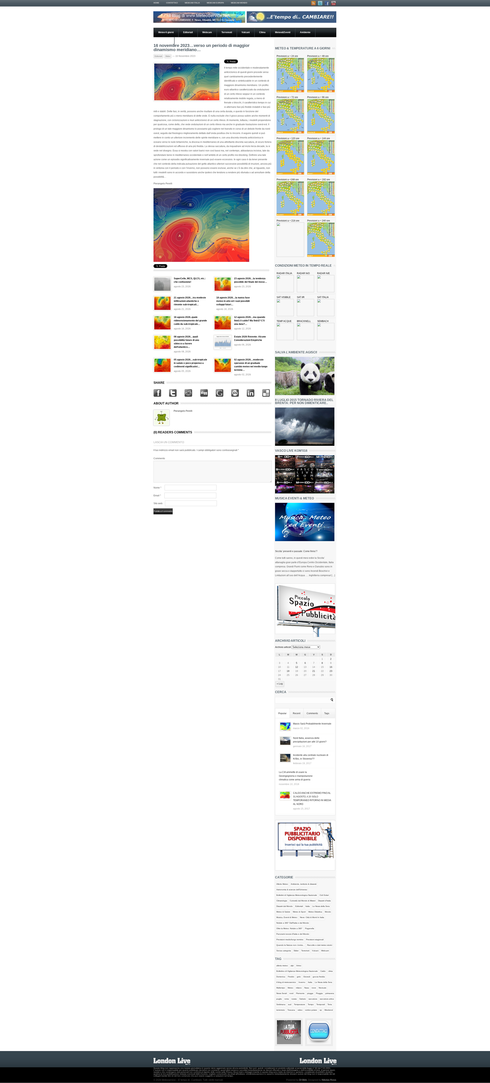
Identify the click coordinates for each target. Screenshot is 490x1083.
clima (330, 971)
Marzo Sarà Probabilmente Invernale (312, 723)
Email (157, 495)
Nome (157, 487)
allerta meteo (282, 966)
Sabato (302, 999)
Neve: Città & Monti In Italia (312, 917)
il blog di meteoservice (286, 982)
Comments (312, 713)
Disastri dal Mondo (284, 906)
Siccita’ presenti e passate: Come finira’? (296, 551)
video (300, 1010)
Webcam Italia (192, 3)
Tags (326, 713)
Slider (167, 56)
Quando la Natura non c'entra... (290, 945)
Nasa (306, 988)
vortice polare (311, 1010)
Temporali (320, 1004)
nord (291, 993)
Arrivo (298, 966)
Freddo (291, 977)
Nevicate (322, 988)
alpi (292, 966)
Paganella (309, 928)
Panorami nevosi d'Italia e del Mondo (292, 934)
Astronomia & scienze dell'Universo (291, 890)
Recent (296, 713)
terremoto (280, 1010)
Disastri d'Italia (324, 901)
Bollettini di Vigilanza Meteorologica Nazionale (296, 895)
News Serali (281, 993)
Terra (329, 1004)
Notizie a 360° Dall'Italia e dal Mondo (292, 923)
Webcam (207, 32)
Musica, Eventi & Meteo (286, 917)
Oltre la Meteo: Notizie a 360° (289, 928)
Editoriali (188, 32)
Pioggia (319, 993)
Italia (307, 906)
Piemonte (300, 993)
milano (299, 988)
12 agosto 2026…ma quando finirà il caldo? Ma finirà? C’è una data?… (249, 320)
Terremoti (226, 32)
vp (321, 1010)
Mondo (328, 912)
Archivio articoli (283, 647)
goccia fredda (319, 977)
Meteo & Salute (283, 912)
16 (331, 667)
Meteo (290, 988)
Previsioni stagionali (314, 939)
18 (288, 671)
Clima (262, 32)
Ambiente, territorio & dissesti (303, 884)
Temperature (299, 1004)
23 (331, 671)
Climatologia (281, 901)
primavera (329, 993)
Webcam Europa (215, 3)
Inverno (302, 982)
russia (294, 999)
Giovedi (306, 977)
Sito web (158, 503)
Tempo (311, 1004)
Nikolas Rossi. (329, 1080)
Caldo (323, 971)
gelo (299, 977)
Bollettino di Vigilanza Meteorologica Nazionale (297, 971)
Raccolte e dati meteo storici (319, 945)
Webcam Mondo (239, 3)
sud (289, 1004)
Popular (282, 713)
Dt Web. (303, 1080)
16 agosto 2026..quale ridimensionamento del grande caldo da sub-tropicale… (190, 320)
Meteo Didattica (315, 912)
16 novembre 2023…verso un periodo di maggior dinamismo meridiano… (202, 47)
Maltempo (280, 988)
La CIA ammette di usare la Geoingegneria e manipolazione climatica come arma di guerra (296, 776)
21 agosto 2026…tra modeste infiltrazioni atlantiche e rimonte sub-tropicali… (190, 301)
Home (156, 3)
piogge (310, 993)
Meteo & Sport (299, 912)
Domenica (280, 977)
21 (313, 671)
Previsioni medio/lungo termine (289, 939)
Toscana (291, 1010)
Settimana (280, 1004)
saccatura (313, 999)
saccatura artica (327, 999)
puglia (279, 999)
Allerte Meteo (282, 884)
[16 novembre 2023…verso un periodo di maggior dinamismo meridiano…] (187, 100)
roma (286, 999)
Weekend (328, 1010)
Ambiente (305, 32)
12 (296, 667)
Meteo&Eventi (282, 32)
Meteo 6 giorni (166, 32)
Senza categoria (283, 951)
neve (314, 988)
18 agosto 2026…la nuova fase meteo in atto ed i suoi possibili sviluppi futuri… (233, 301)
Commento (159, 458)
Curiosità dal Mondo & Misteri (302, 901)
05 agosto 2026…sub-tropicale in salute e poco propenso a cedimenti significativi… (190, 363)
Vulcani (246, 32)
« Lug (280, 683)
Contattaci (172, 3)
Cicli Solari (324, 895)
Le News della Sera (321, 906)
